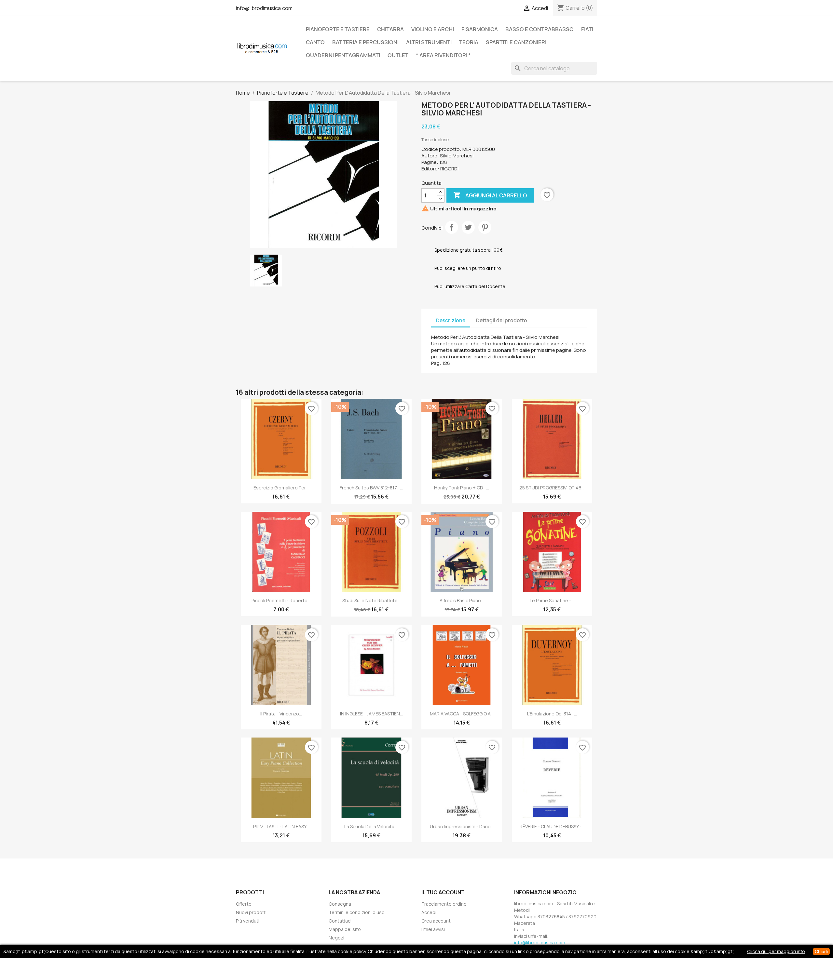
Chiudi (821, 951)
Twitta (468, 227)
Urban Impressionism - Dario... (462, 826)
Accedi (428, 912)
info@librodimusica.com (264, 8)
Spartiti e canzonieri (516, 42)
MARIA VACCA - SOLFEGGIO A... (462, 714)
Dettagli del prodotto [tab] (501, 320)
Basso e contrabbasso (539, 29)
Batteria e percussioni (365, 42)
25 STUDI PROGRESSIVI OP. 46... (551, 488)
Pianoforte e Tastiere (338, 29)
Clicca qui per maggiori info (776, 951)
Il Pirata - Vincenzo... (281, 714)
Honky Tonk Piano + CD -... (461, 488)
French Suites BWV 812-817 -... (371, 488)
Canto (315, 42)
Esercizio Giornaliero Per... (280, 488)
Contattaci (340, 921)
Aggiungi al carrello (490, 195)
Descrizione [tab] (450, 320)
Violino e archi (432, 29)
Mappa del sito (345, 929)
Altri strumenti (429, 42)
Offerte (244, 904)
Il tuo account (443, 892)
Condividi (451, 227)
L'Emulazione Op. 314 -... (552, 714)
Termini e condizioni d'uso (357, 912)
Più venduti (247, 921)
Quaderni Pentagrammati (343, 55)
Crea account (436, 921)
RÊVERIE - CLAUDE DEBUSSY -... (552, 826)
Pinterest (484, 227)
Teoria (468, 42)
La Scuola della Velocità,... (371, 826)
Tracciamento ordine (444, 904)
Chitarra (390, 29)
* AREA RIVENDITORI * (443, 55)
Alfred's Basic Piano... (462, 600)
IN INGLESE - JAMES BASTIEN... (371, 714)
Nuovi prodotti (251, 912)
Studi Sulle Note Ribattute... (371, 600)
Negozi (336, 938)
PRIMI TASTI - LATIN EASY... (281, 826)
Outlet (398, 55)
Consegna (340, 904)
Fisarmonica (479, 29)
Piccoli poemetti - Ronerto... (281, 600)
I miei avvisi (433, 929)
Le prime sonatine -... (552, 600)
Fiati (587, 29)
